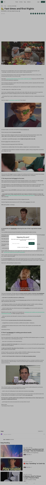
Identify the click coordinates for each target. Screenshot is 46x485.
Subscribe (31, 243)
